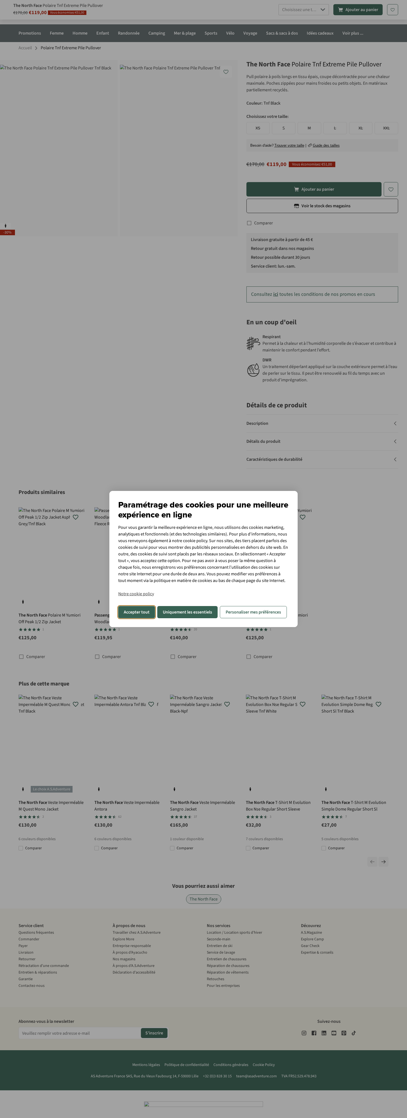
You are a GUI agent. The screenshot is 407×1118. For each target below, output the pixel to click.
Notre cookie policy (136, 594)
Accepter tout (137, 612)
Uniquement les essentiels (187, 612)
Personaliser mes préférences (253, 612)
